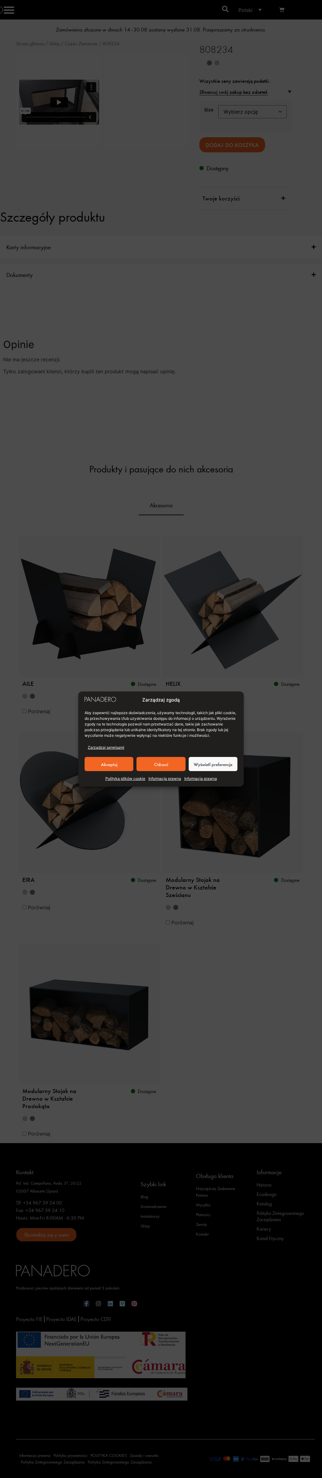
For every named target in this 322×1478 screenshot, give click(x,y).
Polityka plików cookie (125, 778)
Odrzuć (161, 764)
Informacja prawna (164, 778)
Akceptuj (109, 764)
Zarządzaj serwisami (106, 747)
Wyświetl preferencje (213, 764)
